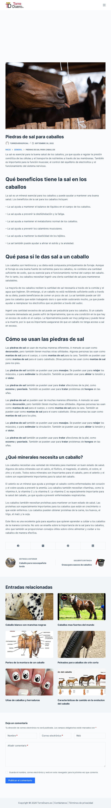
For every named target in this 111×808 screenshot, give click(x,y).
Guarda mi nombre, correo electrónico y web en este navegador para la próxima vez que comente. (53, 772)
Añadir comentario (18, 745)
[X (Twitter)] (43, 546)
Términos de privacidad (81, 802)
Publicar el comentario (20, 780)
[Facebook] (18, 546)
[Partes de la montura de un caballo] (29, 644)
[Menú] (104, 5)
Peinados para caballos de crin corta (78, 662)
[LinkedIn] (93, 546)
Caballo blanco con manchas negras (25, 624)
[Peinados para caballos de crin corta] (82, 644)
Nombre (12, 735)
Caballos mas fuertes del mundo (76, 624)
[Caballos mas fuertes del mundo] (82, 606)
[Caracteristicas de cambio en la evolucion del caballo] (82, 682)
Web (78, 735)
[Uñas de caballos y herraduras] (29, 682)
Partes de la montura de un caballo (25, 662)
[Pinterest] (68, 546)
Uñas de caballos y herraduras (22, 700)
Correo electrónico (52, 735)
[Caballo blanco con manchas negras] (29, 606)
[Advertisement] (55, 32)
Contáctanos (61, 802)
